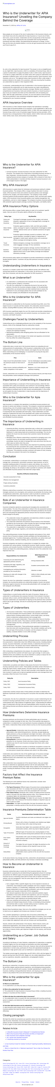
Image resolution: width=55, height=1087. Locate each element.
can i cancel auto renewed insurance (17, 1037)
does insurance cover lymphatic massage (18, 1035)
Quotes (46, 1068)
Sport (20, 1070)
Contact (32, 1082)
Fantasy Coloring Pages (9, 1067)
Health (27, 1067)
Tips (5, 1072)
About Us (18, 1082)
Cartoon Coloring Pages (32, 1063)
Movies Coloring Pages (23, 1068)
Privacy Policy (25, 1082)
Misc (14, 1068)
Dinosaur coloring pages (23, 1065)
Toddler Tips (14, 1072)
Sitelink (37, 1082)
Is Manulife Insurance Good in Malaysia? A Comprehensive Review (26, 1032)
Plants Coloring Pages (37, 1068)
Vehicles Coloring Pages (36, 1072)
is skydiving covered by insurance (16, 1039)
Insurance (46, 1067)
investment (6, 1068)
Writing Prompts (8, 1074)
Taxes (48, 1070)
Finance (20, 1067)
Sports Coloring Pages (30, 1070)
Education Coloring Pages (38, 1065)
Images (39, 1067)
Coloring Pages (44, 1063)
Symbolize (40, 1070)
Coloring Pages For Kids (9, 1065)
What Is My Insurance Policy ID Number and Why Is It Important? (25, 1034)
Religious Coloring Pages (9, 1070)
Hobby (34, 1067)
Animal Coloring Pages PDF (10, 1063)
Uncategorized (24, 1072)
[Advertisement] (27, 58)
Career (22, 1063)
